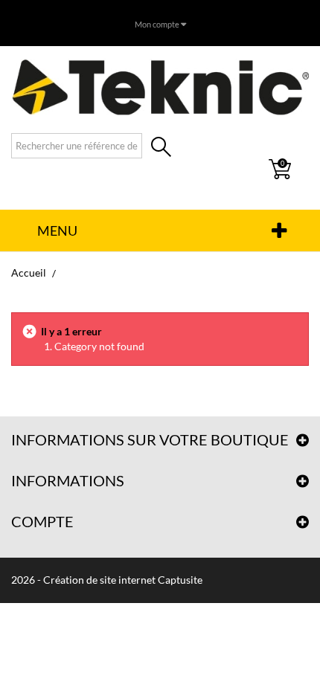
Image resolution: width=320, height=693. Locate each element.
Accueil (28, 272)
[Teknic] (160, 87)
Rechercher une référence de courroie (161, 148)
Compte (42, 521)
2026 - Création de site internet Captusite (106, 579)
